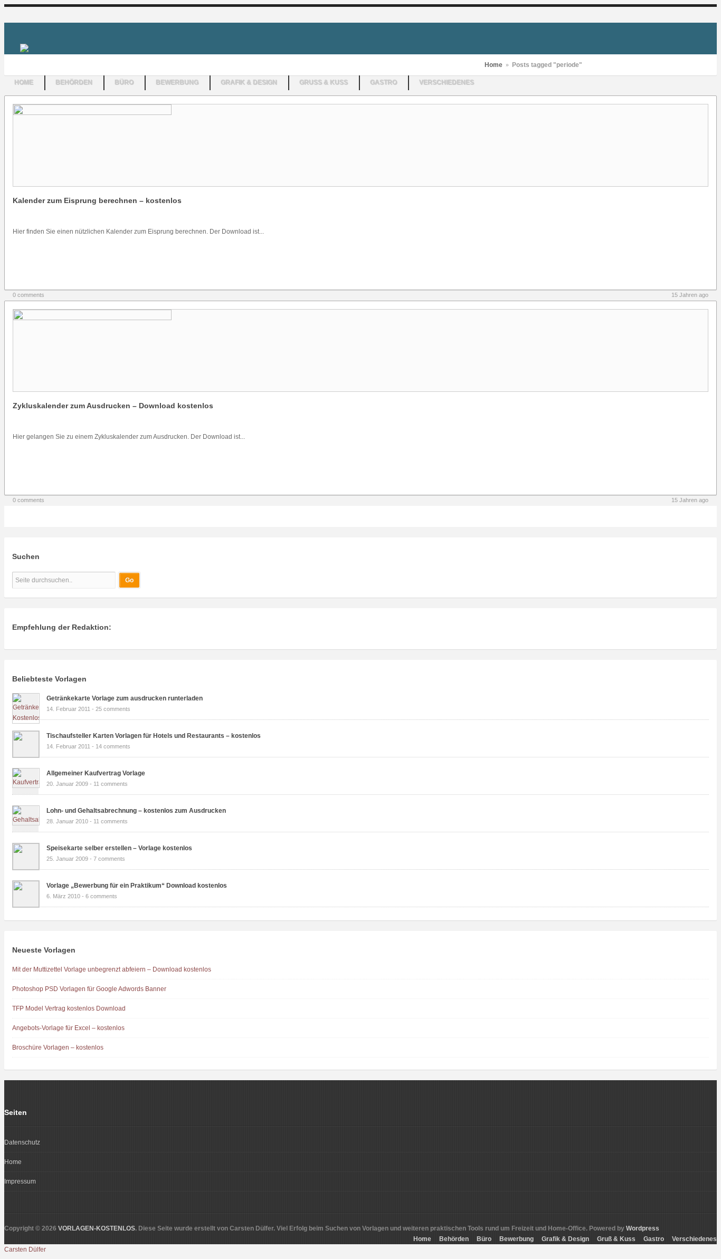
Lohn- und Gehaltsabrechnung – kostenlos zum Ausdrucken (136, 810)
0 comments (28, 295)
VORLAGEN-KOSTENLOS (96, 1228)
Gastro (384, 83)
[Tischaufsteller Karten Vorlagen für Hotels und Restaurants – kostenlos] (26, 755)
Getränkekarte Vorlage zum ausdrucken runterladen (124, 698)
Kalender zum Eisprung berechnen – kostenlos (97, 200)
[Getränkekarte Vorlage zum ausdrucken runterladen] (26, 718)
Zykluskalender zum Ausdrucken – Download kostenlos (113, 405)
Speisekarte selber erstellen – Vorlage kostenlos (119, 848)
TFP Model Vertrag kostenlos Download (69, 1008)
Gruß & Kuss (324, 83)
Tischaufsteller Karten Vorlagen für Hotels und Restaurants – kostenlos (153, 735)
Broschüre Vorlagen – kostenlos (57, 1047)
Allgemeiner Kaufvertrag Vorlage (95, 773)
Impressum (20, 1181)
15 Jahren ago (689, 295)
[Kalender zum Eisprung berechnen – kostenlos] (92, 113)
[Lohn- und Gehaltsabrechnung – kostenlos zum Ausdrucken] (26, 819)
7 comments (109, 859)
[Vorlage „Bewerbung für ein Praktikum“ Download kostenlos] (26, 905)
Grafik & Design (249, 83)
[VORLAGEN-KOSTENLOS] (24, 47)
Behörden (74, 83)
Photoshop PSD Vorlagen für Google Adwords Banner (89, 989)
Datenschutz (22, 1142)
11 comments (110, 784)
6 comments (101, 896)
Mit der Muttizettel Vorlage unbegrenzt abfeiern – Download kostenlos (111, 969)
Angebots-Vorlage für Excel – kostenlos (68, 1028)
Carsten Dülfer (25, 1249)
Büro (124, 83)
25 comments (113, 709)
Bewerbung (177, 83)
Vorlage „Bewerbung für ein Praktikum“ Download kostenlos (136, 885)
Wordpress (642, 1228)
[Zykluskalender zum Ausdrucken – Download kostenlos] (92, 318)
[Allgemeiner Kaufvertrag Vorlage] (26, 782)
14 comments (113, 746)
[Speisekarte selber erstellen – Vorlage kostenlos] (26, 867)
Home (24, 83)
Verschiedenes (447, 83)
